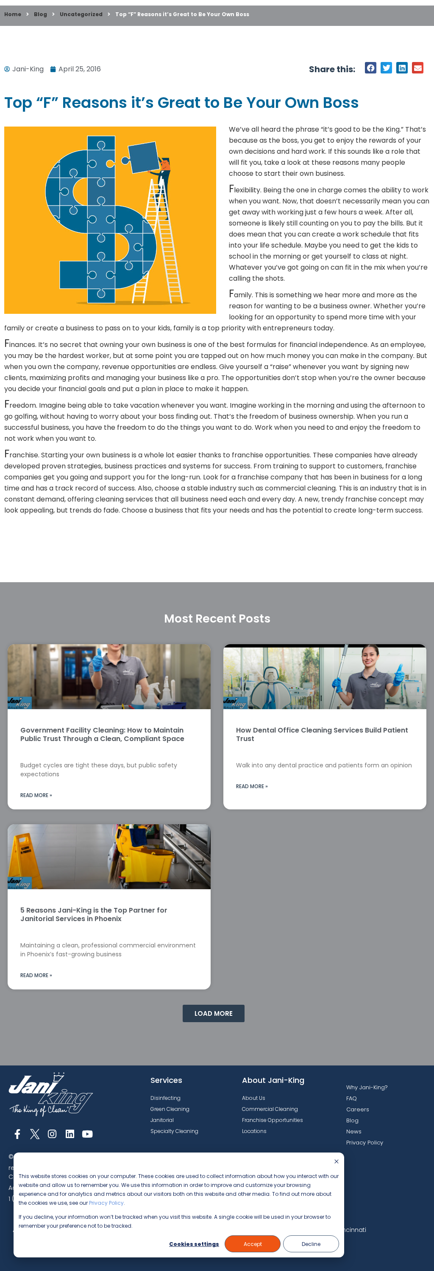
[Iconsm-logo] (34, 1134)
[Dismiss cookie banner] (336, 1162)
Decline (311, 1244)
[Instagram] (52, 1134)
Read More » (36, 795)
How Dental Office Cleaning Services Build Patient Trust (322, 734)
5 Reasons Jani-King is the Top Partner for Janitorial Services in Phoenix (93, 914)
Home (12, 14)
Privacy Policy (106, 1202)
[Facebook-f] (17, 1134)
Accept (253, 1244)
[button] (370, 67)
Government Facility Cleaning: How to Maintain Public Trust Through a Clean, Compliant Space (102, 734)
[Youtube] (87, 1134)
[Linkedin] (69, 1134)
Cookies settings (194, 1244)
